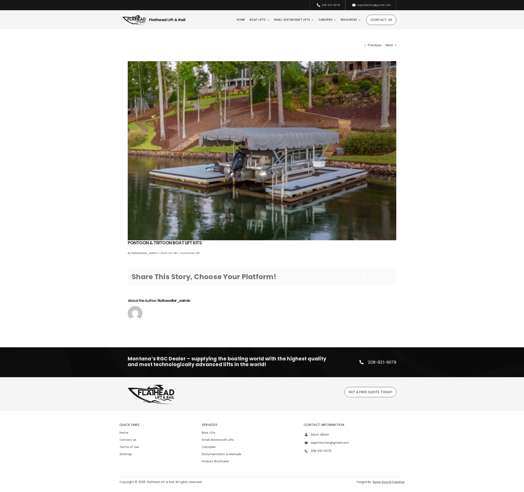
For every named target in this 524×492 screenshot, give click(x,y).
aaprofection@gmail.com (330, 443)
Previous (375, 45)
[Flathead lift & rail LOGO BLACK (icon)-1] (151, 385)
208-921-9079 (382, 362)
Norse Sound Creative (388, 482)
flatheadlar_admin (145, 253)
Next (389, 45)
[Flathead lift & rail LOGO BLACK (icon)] (134, 16)
